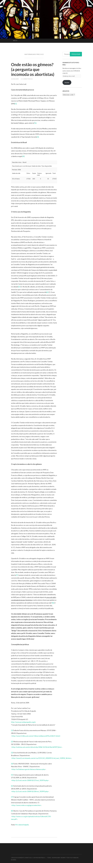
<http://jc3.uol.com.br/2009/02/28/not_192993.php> (30, 791)
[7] (17, 575)
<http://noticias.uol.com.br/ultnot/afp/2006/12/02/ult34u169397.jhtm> (36, 747)
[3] (38, 137)
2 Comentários (27, 79)
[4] (23, 156)
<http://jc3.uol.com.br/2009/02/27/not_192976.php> (30, 780)
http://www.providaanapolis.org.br (23, 722)
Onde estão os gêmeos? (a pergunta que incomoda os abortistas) (32, 69)
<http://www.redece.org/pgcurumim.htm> (26, 805)
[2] (35, 123)
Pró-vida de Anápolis (22, 825)
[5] (19, 287)
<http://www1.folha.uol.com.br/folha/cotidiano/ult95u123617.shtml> (35, 736)
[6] (47, 292)
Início (15, 40)
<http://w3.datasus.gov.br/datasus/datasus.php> (28, 769)
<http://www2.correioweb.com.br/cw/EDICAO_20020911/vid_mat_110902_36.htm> (41, 758)
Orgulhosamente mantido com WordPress (28, 857)
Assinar (67, 82)
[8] (53, 603)
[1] (16, 104)
